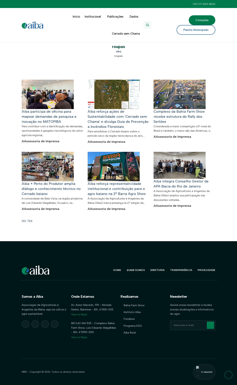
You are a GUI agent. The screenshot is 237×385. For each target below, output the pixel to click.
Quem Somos (136, 270)
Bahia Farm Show (134, 305)
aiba (118, 51)
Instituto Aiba (132, 312)
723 (29, 221)
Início (76, 16)
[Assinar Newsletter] (210, 325)
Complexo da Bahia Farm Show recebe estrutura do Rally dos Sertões (179, 116)
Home (117, 270)
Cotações (202, 20)
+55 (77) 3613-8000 (203, 4)
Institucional (93, 16)
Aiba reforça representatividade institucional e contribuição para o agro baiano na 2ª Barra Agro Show (117, 189)
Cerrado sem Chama (126, 33)
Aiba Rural (130, 332)
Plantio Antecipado (196, 29)
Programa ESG (133, 325)
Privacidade (206, 270)
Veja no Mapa (79, 314)
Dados (134, 16)
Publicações (115, 16)
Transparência (181, 270)
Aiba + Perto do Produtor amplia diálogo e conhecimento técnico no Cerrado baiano (51, 189)
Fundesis (129, 318)
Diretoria (157, 270)
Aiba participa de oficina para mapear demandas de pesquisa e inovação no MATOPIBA (49, 116)
